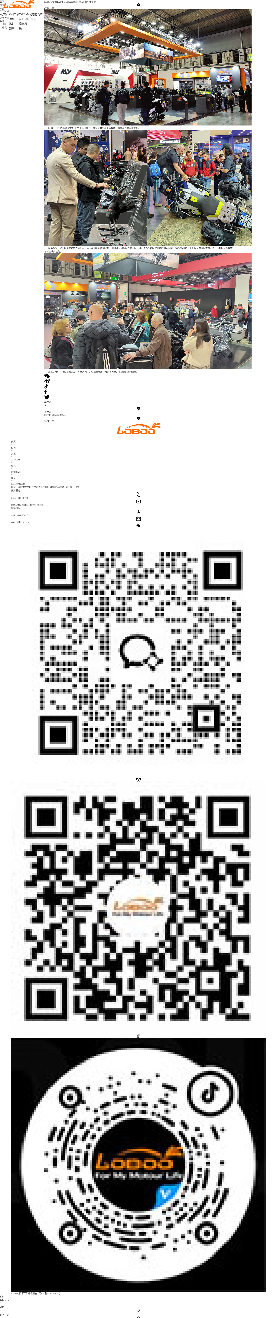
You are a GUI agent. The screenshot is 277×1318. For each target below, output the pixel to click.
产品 (16, 14)
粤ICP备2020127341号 (49, 1293)
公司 (11, 14)
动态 (32, 14)
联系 (2, 21)
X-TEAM (24, 14)
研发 (11, 23)
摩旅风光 (23, 26)
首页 (13, 441)
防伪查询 (40, 14)
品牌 (11, 28)
